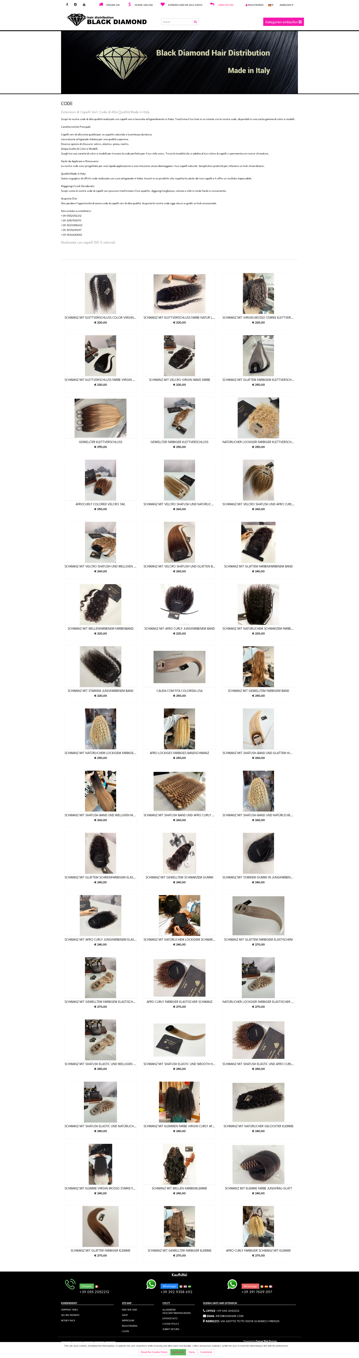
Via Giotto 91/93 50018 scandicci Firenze (250, 1320)
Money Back (68, 1320)
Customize (206, 1352)
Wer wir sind (129, 1309)
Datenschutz (170, 1318)
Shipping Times (69, 1309)
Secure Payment (70, 1315)
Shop (125, 1315)
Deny (192, 1352)
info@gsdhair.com (229, 1315)
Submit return (225, 5)
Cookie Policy (170, 1323)
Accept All (178, 1352)
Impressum (128, 1320)
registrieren (255, 5)
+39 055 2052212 (227, 1310)
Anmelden (286, 5)
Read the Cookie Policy (154, 1352)
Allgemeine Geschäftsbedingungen (176, 1311)
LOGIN (125, 1331)
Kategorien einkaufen (282, 21)
